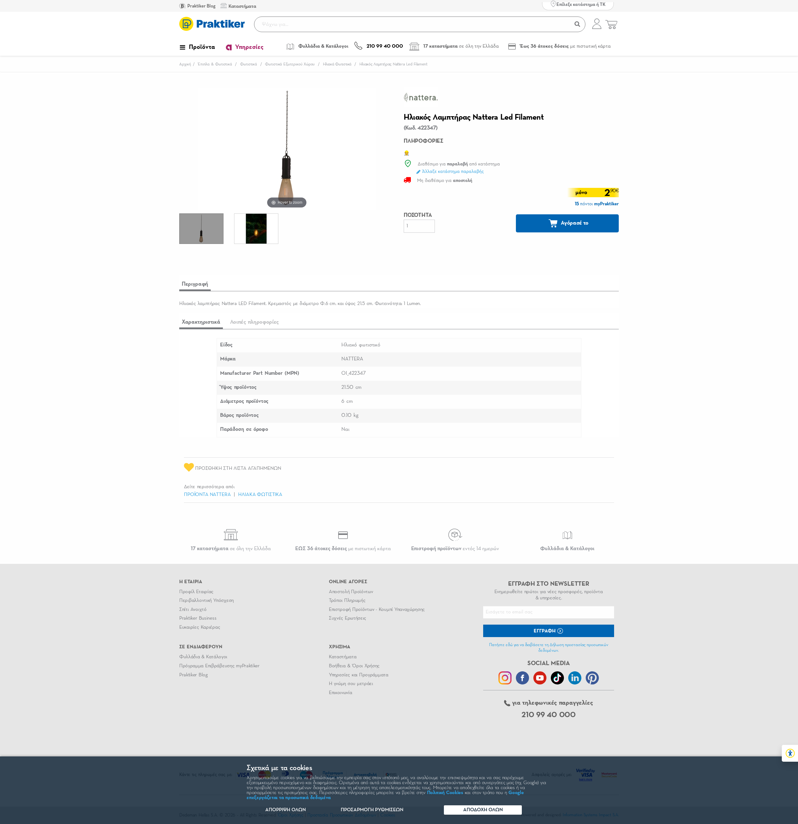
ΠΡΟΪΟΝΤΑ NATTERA (207, 494)
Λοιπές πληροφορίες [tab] (254, 322)
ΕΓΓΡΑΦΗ (545, 631)
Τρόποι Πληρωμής (347, 600)
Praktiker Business (197, 618)
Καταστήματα (342, 657)
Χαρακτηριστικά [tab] (201, 322)
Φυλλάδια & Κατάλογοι (203, 657)
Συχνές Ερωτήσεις (347, 618)
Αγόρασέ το (574, 223)
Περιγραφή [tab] (195, 284)
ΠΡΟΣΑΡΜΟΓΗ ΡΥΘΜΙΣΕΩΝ (372, 809)
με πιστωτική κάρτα (343, 548)
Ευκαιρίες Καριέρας (199, 627)
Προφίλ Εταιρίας (196, 591)
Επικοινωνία (340, 692)
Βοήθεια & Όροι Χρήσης (354, 666)
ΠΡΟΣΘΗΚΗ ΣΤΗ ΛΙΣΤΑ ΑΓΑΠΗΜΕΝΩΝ (237, 468)
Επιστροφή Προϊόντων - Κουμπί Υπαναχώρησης (377, 609)
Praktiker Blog (200, 6)
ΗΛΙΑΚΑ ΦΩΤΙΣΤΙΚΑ (260, 494)
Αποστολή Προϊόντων (351, 591)
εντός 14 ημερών (455, 548)
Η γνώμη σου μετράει (351, 683)
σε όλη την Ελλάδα (231, 548)
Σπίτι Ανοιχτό (193, 609)
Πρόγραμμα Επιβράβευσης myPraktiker (219, 666)
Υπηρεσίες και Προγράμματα (358, 675)
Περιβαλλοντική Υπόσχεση (206, 600)
